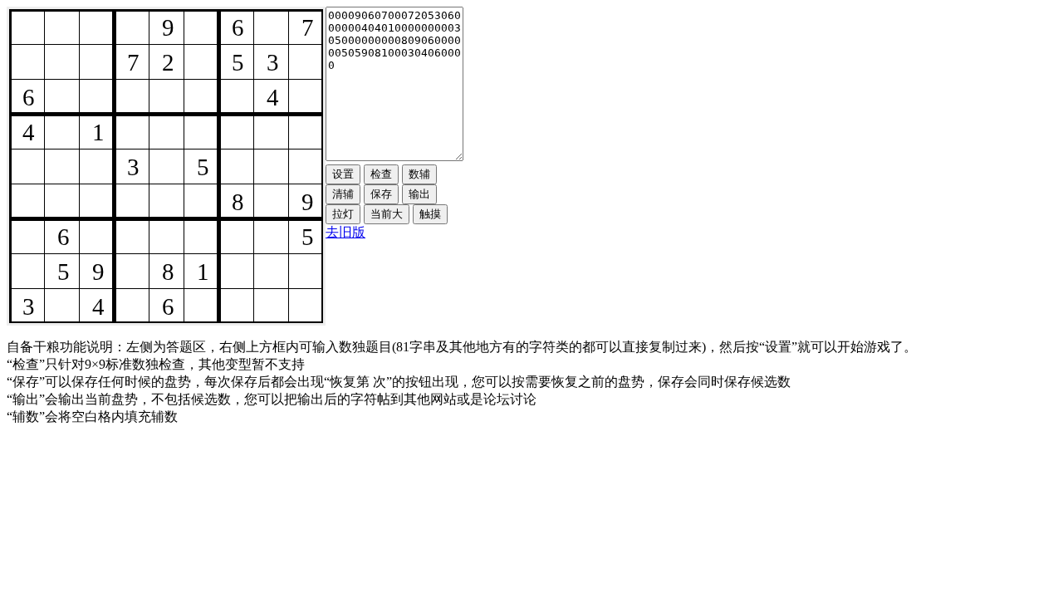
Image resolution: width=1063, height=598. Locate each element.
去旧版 (345, 232)
